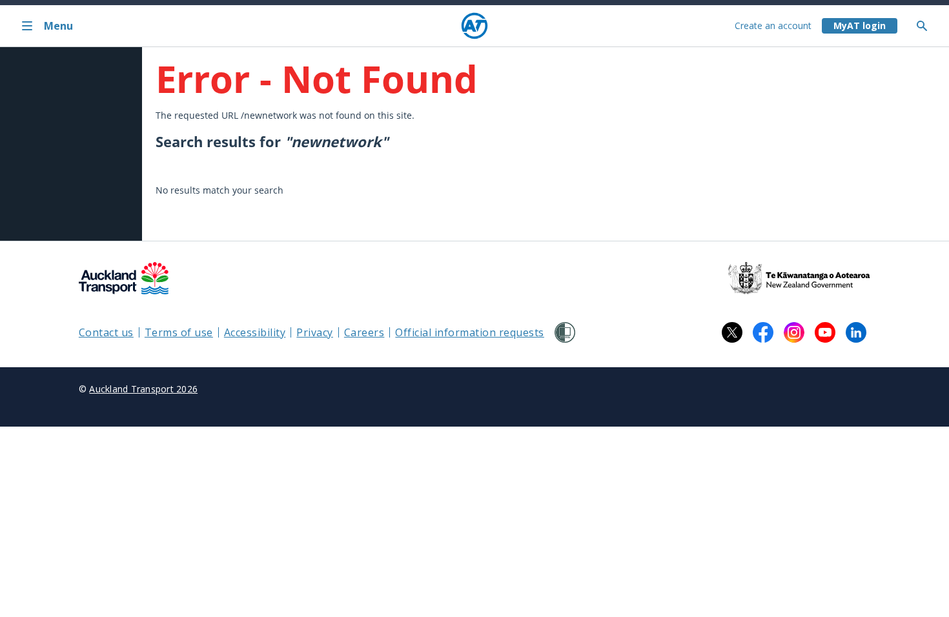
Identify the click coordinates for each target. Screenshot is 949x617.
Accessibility (255, 332)
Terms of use (179, 332)
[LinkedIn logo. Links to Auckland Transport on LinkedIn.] (856, 332)
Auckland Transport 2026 (143, 389)
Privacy (314, 332)
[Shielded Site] (565, 332)
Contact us (106, 332)
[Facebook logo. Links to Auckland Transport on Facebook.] (763, 332)
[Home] (474, 26)
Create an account (773, 25)
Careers (364, 332)
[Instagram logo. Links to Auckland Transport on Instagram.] (794, 332)
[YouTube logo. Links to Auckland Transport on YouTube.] (825, 332)
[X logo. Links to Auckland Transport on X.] (732, 332)
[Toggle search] (927, 25)
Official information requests (469, 332)
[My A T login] (859, 26)
